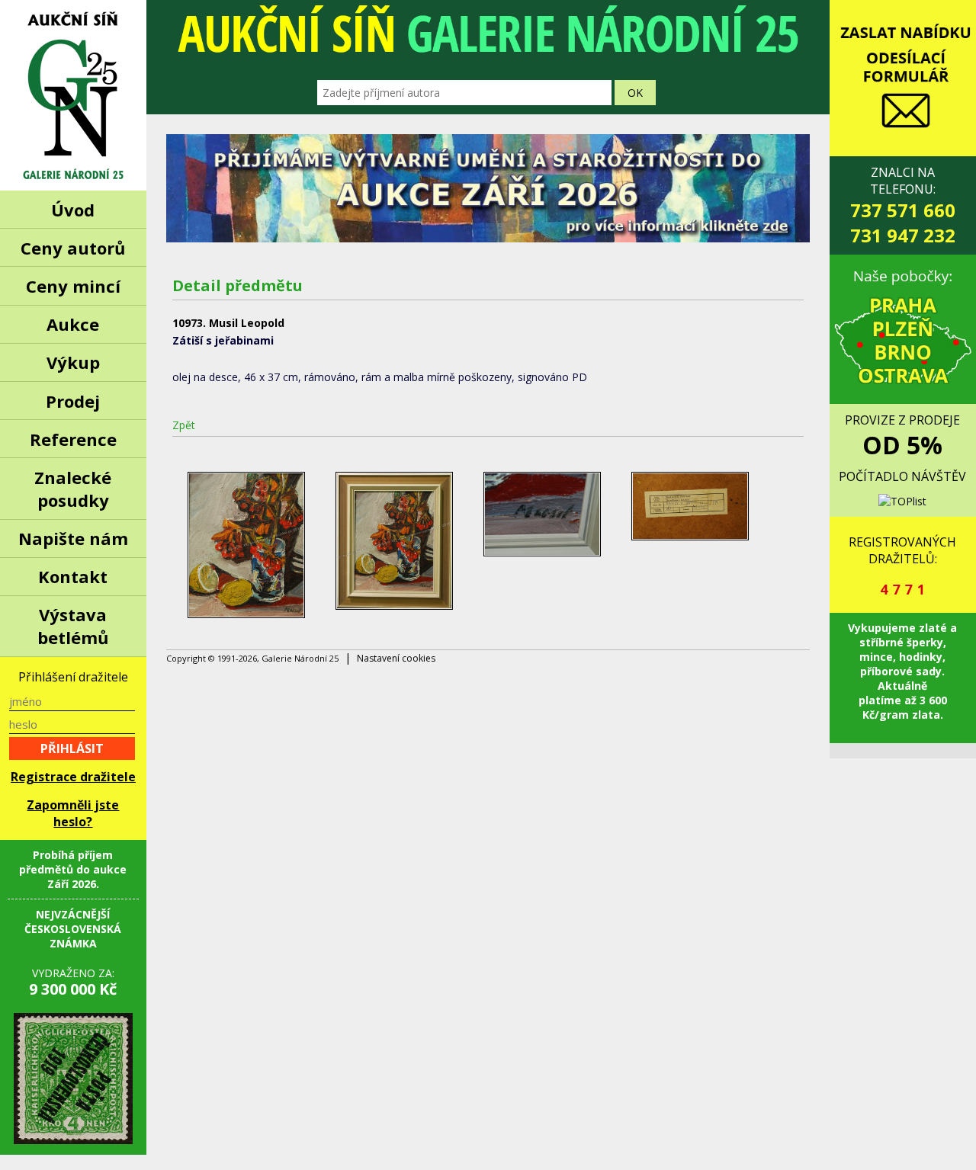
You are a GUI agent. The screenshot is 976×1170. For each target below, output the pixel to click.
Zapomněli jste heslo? (73, 813)
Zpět (183, 425)
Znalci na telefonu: (902, 206)
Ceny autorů (73, 247)
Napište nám (73, 538)
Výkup (73, 362)
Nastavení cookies (396, 658)
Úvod (73, 209)
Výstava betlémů (72, 626)
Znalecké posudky (72, 488)
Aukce (73, 324)
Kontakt (73, 576)
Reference (73, 439)
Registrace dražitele (73, 776)
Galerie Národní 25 (73, 95)
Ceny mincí (73, 285)
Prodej (73, 400)
